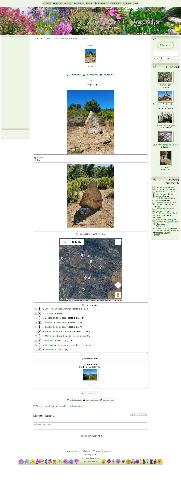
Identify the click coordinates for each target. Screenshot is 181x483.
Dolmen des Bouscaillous (159, 227)
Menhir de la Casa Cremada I (58, 336)
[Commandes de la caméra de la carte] (118, 285)
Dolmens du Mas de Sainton (166, 145)
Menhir (90, 45)
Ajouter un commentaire (139, 415)
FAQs (97, 451)
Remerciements (75, 451)
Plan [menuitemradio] (65, 242)
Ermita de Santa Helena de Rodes (165, 105)
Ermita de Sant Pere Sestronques (163, 210)
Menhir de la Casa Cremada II (59, 331)
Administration (109, 451)
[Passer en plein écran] (118, 242)
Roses (40, 157)
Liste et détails (75, 75)
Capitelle (49, 313)
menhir (96, 393)
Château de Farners (165, 187)
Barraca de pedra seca (55, 318)
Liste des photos (92, 75)
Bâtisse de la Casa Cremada (58, 309)
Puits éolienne (162, 219)
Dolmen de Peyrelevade (167, 230)
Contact (88, 451)
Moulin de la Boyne (165, 125)
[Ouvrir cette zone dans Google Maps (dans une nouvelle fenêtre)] (64, 299)
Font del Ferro (162, 198)
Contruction (165, 85)
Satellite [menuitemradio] (77, 242)
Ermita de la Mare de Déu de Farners (163, 192)
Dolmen (49, 349)
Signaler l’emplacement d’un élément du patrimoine (60, 406)
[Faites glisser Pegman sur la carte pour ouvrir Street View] (118, 295)
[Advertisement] (13, 82)
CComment (96, 436)
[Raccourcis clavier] (70, 300)
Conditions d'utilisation (113, 300)
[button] (91, 262)
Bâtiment (49, 340)
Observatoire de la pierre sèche (59, 345)
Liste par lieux (108, 75)
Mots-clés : (89, 393)
